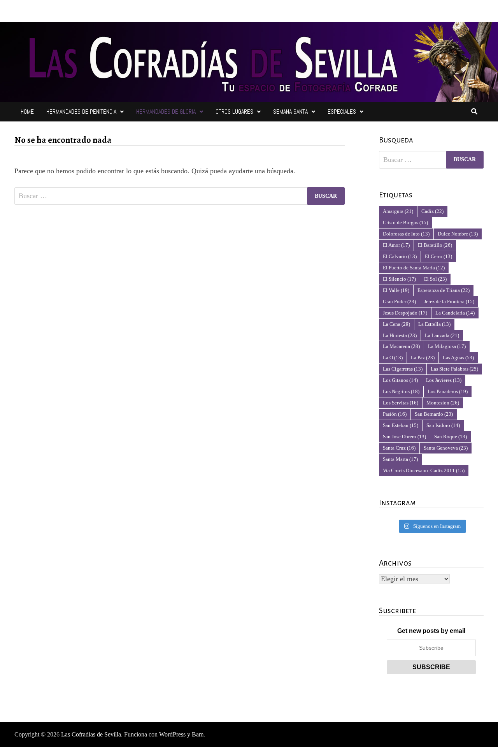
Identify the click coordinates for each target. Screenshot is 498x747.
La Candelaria (455, 313)
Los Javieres (443, 380)
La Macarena (401, 346)
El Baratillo (435, 245)
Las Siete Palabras (454, 369)
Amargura (398, 211)
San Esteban (400, 425)
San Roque (450, 436)
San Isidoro (443, 425)
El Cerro (438, 256)
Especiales (342, 111)
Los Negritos (401, 391)
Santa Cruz (399, 448)
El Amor (396, 245)
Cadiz (432, 211)
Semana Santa (290, 111)
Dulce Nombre (458, 234)
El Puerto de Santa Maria (414, 268)
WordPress (172, 734)
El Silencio (399, 279)
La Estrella (434, 324)
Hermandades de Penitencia (81, 111)
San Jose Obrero (404, 436)
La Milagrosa (447, 346)
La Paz (423, 357)
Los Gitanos (400, 380)
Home (27, 111)
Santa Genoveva (446, 448)
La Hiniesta (400, 335)
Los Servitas (400, 403)
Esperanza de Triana (443, 290)
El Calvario (400, 256)
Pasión (395, 414)
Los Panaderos (448, 391)
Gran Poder (399, 301)
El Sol (435, 279)
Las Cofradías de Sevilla (91, 734)
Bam (197, 734)
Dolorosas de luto (406, 234)
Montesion (442, 403)
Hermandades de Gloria (166, 111)
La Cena (396, 324)
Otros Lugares (234, 111)
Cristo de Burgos (405, 222)
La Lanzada (442, 335)
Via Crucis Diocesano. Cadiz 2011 (424, 470)
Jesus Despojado (405, 313)
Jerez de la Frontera (449, 301)
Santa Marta (400, 459)
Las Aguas (458, 357)
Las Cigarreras (403, 369)
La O (393, 357)
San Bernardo (434, 414)
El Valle (396, 290)
